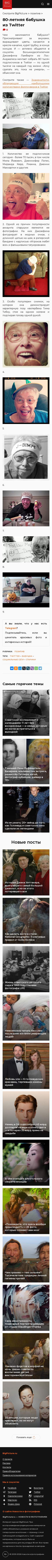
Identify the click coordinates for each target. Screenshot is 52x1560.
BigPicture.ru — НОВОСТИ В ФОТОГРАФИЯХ (25, 1517)
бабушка (27, 656)
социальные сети (13, 659)
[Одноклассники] (16, 668)
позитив (35, 13)
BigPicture (21, 13)
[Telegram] (40, 668)
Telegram (10, 628)
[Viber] (32, 668)
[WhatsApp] (36, 668)
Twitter (15, 656)
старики (31, 659)
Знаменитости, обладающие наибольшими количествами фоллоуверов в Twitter (26, 83)
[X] (24, 668)
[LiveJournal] (28, 668)
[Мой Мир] (20, 668)
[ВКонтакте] (12, 668)
